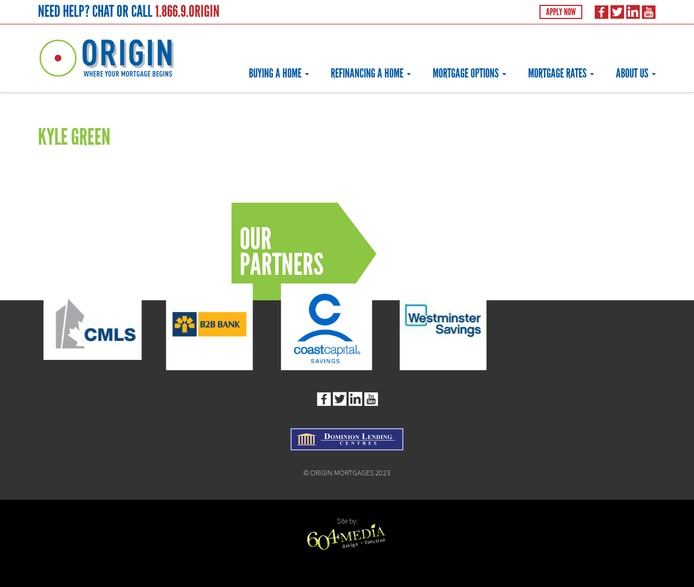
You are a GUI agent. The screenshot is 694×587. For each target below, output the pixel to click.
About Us (633, 73)
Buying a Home (276, 73)
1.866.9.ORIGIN (187, 11)
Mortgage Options (467, 73)
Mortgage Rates (558, 73)
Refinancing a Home (368, 73)
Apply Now (561, 12)
